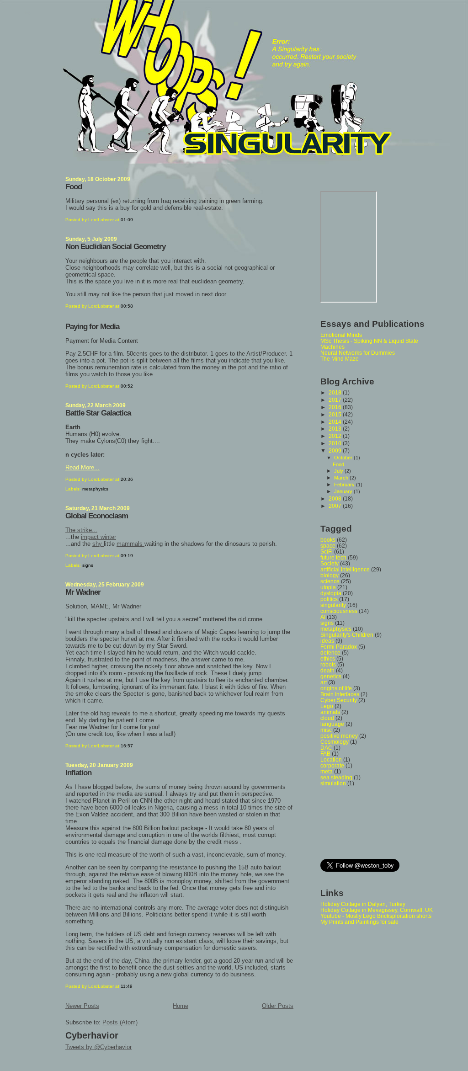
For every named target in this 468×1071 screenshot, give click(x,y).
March (342, 477)
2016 (336, 407)
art (323, 682)
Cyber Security (338, 700)
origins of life (336, 688)
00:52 (127, 386)
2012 (336, 436)
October (344, 457)
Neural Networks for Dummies (357, 353)
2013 (336, 429)
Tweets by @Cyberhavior (98, 1047)
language (332, 724)
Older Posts (277, 1005)
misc (326, 730)
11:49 (127, 986)
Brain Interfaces (339, 694)
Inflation (78, 772)
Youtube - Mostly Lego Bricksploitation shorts (375, 916)
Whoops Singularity (26, 12)
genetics (330, 676)
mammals (130, 543)
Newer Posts (82, 1005)
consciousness (338, 611)
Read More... (82, 467)
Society (329, 563)
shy (98, 543)
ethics (327, 658)
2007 (336, 506)
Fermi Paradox (338, 647)
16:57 (127, 745)
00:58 (127, 306)
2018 (336, 392)
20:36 (127, 479)
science (330, 581)
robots (328, 664)
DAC (326, 748)
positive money (339, 736)
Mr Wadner (83, 592)
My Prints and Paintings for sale (359, 922)
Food (73, 186)
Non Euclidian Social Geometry (115, 246)
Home (180, 1005)
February (345, 484)
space (327, 546)
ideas (327, 641)
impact (91, 536)
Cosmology (334, 742)
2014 (336, 422)
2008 (336, 498)
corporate (332, 765)
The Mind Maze (339, 359)
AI (322, 617)
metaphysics (95, 488)
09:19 (127, 555)
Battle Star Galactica (98, 413)
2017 (336, 400)
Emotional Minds (341, 335)
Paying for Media (92, 326)
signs (87, 565)
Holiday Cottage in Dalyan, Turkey (362, 904)
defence (330, 652)
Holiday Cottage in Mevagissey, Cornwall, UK (376, 910)
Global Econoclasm (96, 516)
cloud (327, 718)
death (327, 670)
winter (108, 536)
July (339, 471)
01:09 (127, 219)
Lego (326, 706)
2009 (336, 450)
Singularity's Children (346, 635)
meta (326, 771)
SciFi (326, 551)
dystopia (330, 593)
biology (329, 575)
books (327, 540)
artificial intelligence (345, 569)
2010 (336, 443)
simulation (333, 783)
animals (330, 712)
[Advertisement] (361, 821)
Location (331, 759)
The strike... (81, 530)
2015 (336, 414)
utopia (328, 587)
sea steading (336, 777)
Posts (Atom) (120, 1022)
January (344, 491)
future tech (333, 557)
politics (329, 599)
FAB (325, 754)
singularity (333, 605)
